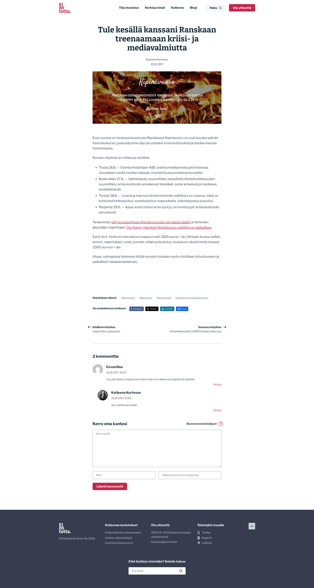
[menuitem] (129, 8)
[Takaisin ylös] (252, 526)
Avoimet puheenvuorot (119, 542)
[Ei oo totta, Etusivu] (65, 8)
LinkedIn (169, 309)
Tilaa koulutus (129, 7)
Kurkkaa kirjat (155, 7)
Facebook (137, 309)
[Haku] (180, 571)
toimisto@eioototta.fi (164, 541)
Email (184, 309)
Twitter (153, 309)
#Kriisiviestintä (164, 298)
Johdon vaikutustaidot (118, 537)
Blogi (193, 7)
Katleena (177, 7)
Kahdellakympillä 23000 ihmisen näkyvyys (195, 329)
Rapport (207, 537)
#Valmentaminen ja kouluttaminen (192, 298)
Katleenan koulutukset (121, 525)
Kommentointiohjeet (204, 423)
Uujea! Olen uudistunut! (106, 329)
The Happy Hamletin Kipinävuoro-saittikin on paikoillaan (169, 227)
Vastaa (217, 384)
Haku (213, 7)
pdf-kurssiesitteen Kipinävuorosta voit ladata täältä (150, 222)
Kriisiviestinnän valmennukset (123, 532)
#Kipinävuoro (146, 298)
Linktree (207, 542)
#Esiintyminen (128, 298)
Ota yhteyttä (242, 7)
